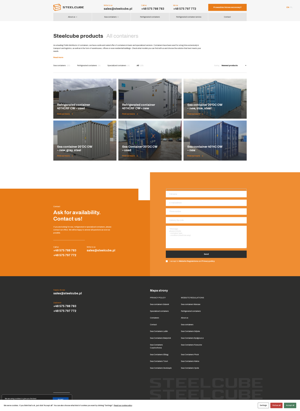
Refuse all (276, 405)
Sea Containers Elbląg (159, 355)
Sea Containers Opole (190, 368)
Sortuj (216, 65)
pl (291, 7)
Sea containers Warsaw (190, 304)
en (288, 7)
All (140, 65)
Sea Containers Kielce (190, 361)
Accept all (290, 405)
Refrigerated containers (150, 17)
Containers (154, 318)
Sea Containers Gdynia (190, 331)
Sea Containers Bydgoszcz (192, 338)
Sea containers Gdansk (159, 304)
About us (71, 17)
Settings (263, 405)
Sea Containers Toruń (159, 361)
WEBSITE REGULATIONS (192, 298)
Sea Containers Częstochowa (156, 346)
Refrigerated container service (188, 17)
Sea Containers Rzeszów (191, 345)
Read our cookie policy (123, 405)
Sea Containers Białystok (160, 338)
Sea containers (110, 17)
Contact (227, 17)
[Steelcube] (72, 7)
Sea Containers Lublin (159, 331)
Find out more (63, 114)
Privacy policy (208, 261)
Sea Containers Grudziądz (161, 368)
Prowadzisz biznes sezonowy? (227, 7)
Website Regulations (188, 261)
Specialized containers (118, 65)
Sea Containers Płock (190, 355)
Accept (60, 399)
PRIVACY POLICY (158, 298)
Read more (58, 57)
